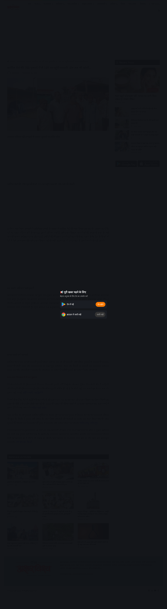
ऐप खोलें (100, 304)
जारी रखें (100, 314)
